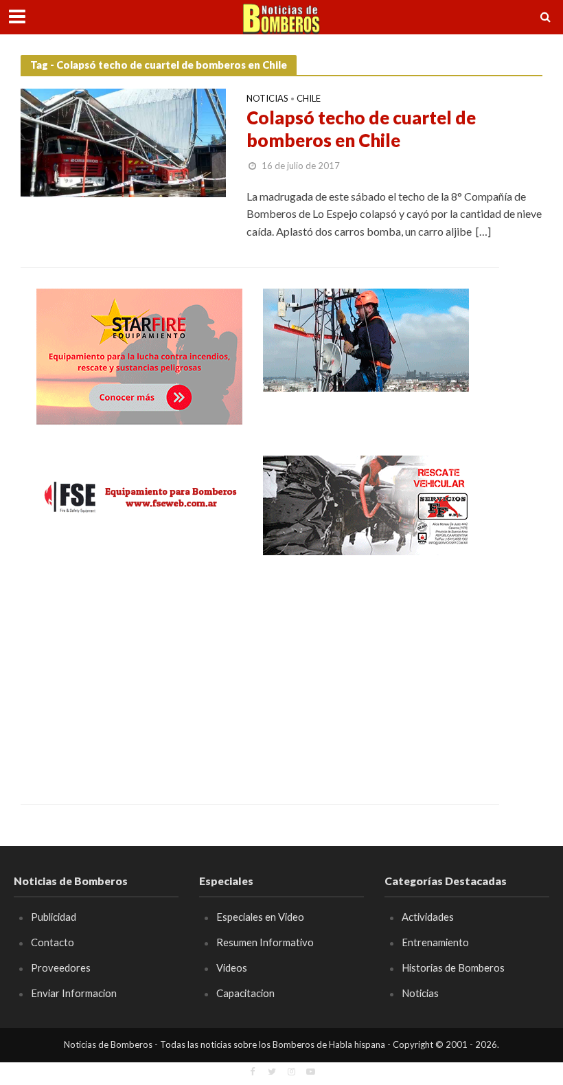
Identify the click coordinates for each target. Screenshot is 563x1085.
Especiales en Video (260, 916)
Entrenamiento (435, 942)
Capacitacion (245, 993)
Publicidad (53, 916)
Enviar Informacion (74, 993)
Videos (231, 967)
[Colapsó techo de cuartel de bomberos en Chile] (123, 141)
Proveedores (61, 967)
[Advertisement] (139, 670)
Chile (309, 99)
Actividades (428, 916)
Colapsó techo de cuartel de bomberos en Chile (361, 129)
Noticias (267, 99)
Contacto (52, 942)
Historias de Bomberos (453, 967)
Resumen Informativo (265, 942)
